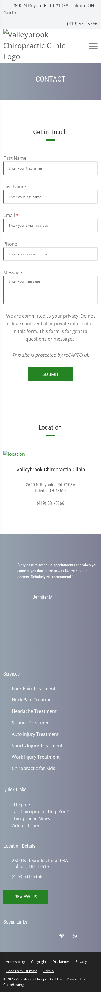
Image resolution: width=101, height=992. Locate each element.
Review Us (25, 897)
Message (12, 272)
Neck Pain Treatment (34, 700)
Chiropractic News (30, 818)
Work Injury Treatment (36, 757)
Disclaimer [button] (60, 961)
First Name (14, 158)
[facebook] (24, 937)
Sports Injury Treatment (37, 746)
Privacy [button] (81, 961)
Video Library (25, 825)
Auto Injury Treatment (35, 734)
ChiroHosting (13, 984)
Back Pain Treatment (34, 689)
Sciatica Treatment (31, 723)
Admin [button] (48, 970)
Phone (10, 244)
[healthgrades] (65, 937)
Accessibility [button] (15, 961)
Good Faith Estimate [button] (21, 970)
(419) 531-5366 (82, 23)
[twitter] (52, 937)
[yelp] (38, 937)
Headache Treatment (34, 711)
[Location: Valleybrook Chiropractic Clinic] (50, 453)
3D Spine (20, 804)
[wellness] (78, 937)
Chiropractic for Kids (33, 768)
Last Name (14, 187)
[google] (10, 937)
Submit (50, 374)
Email (11, 215)
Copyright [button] (38, 961)
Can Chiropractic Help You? (40, 811)
